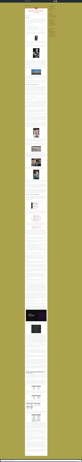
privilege (27, 454)
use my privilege (37, 431)
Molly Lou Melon (44, 362)
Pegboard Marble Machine (52, 15)
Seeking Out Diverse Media (52, 36)
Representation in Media (52, 35)
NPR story (41, 211)
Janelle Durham (27, 0)
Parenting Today (51, 7)
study (35, 32)
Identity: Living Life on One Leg (36, 11)
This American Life (41, 80)
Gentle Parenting (51, 10)
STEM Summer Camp (52, 17)
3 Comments (31, 454)
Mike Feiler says (40, 359)
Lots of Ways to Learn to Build (53, 16)
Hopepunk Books (51, 30)
